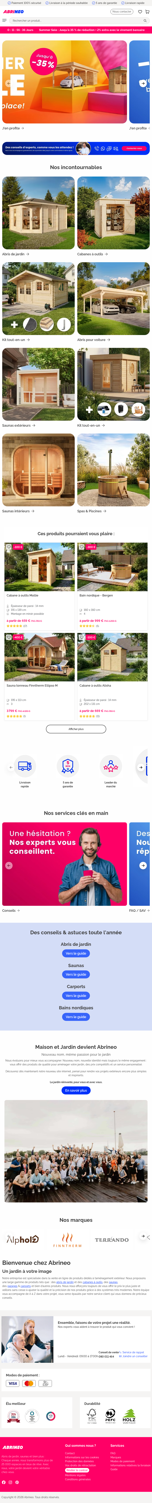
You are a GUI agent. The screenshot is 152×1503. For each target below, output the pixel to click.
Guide (114, 1469)
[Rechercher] (145, 20)
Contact (70, 1453)
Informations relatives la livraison (130, 1465)
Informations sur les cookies (82, 1457)
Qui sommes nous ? (80, 1446)
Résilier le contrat (77, 1470)
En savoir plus (76, 1090)
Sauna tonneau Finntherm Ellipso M (32, 685)
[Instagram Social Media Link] (10, 1482)
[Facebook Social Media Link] (3, 1482)
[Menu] (4, 20)
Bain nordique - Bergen (96, 595)
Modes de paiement (122, 1461)
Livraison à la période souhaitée (68, 2)
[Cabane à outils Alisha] (112, 657)
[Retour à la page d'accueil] (13, 11)
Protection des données (79, 1461)
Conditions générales (78, 1479)
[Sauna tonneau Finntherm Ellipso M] (39, 657)
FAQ (112, 1453)
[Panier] (147, 11)
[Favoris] (140, 11)
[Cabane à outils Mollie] (39, 567)
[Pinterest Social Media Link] (17, 1482)
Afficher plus (76, 729)
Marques (115, 1457)
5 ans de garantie (106, 2)
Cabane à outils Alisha (95, 685)
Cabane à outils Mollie (22, 595)
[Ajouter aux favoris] (8, 547)
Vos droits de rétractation (80, 1465)
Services (117, 1446)
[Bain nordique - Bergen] (112, 567)
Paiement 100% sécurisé (26, 2)
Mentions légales (75, 1475)
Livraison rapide (134, 2)
